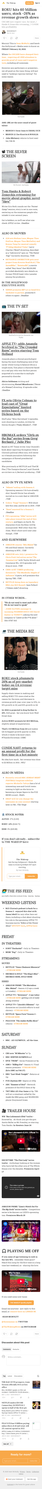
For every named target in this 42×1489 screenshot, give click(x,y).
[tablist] (11, 1349)
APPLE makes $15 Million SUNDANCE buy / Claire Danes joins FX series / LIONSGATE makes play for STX (16, 1432)
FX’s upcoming (13, 516)
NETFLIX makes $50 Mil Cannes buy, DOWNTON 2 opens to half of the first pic (14, 1405)
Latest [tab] (10, 1376)
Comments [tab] (7, 1349)
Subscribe (29, 3)
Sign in (37, 3)
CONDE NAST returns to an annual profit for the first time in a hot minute (20, 751)
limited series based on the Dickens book (16, 410)
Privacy (22, 1472)
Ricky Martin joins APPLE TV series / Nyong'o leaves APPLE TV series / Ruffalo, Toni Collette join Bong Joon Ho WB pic (15, 1412)
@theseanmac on (10, 1321)
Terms (28, 1472)
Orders (9, 503)
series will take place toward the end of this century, (21, 519)
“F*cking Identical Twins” (17, 247)
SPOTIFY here (18, 926)
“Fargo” (15, 503)
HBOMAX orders (14, 435)
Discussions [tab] (18, 1376)
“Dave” (8, 509)
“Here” (6, 201)
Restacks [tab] (16, 1349)
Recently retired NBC (16, 777)
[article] (21, 1390)
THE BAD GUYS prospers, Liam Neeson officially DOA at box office (16, 1384)
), (28, 265)
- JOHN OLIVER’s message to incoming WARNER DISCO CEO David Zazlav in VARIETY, (22, 612)
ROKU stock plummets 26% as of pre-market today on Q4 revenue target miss (18, 683)
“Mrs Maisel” (28, 544)
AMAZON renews (14, 544)
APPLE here (31, 926)
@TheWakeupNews (11, 1326)
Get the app (31, 1479)
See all (6, 1444)
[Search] (38, 1376)
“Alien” (23, 516)
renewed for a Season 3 (22, 509)
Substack (10, 1484)
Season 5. (23, 503)
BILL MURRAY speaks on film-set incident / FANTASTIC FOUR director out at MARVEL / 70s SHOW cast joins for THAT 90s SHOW (16, 1391)
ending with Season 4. (24, 487)
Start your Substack (15, 1479)
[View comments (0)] (11, 38)
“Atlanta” (9, 487)
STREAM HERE (14, 970)
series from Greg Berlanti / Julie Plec (20, 440)
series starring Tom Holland (20, 352)
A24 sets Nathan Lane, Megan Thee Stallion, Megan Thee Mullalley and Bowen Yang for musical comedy (23, 241)
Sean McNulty (11, 31)
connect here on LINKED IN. (23, 1311)
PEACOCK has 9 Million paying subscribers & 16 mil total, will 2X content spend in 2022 (15, 1426)
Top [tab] (4, 1376)
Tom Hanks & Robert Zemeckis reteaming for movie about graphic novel (21, 194)
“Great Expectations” (15, 405)
